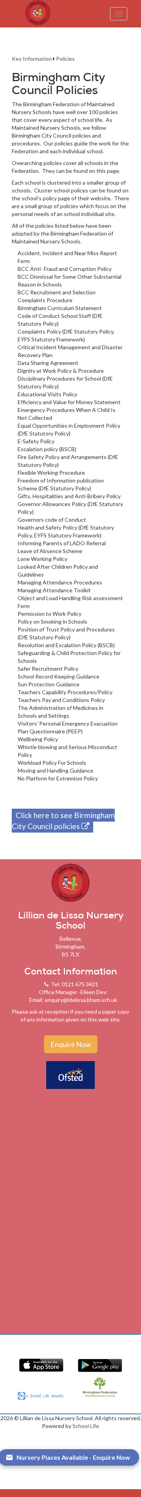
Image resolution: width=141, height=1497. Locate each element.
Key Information (32, 58)
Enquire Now (71, 1044)
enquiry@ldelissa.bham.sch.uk (81, 999)
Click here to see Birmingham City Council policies (63, 821)
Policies (65, 58)
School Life (85, 1426)
